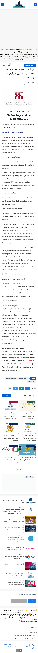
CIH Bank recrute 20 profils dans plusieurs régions (14, 557)
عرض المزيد (6, 395)
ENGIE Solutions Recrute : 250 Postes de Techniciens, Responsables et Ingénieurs (13, 530)
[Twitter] (15, 601)
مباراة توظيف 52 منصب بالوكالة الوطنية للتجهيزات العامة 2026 (15, 575)
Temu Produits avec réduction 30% (24, 635)
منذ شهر (20, 571)
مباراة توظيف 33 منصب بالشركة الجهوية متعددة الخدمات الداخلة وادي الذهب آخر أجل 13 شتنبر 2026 (13, 511)
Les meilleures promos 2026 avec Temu (22, 639)
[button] (27, 388)
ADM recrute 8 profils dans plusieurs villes (13, 501)
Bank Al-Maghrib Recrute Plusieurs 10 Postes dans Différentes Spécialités (13, 520)
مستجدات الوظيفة (11, 378)
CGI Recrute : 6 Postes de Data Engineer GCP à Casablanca (15, 583)
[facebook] (32, 601)
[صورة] (30, 501)
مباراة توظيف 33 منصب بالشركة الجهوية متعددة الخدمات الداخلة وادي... (11, 416)
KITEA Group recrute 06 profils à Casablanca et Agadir (14, 566)
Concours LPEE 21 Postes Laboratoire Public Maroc (29, 438)
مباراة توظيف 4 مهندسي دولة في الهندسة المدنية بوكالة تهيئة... (28, 416)
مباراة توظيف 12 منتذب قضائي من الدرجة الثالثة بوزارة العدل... (11, 438)
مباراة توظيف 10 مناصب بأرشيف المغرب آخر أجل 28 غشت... (11, 460)
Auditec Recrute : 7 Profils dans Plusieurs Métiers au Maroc (15, 548)
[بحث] (2, 4)
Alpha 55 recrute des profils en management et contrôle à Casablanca (15, 540)
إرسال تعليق (30, 477)
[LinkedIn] (23, 601)
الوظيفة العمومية (30, 65)
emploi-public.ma (14, 358)
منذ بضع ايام (32, 412)
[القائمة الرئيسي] (35, 4)
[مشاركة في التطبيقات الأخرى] (10, 388)
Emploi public (31, 381)
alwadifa (32, 632)
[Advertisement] (19, 30)
